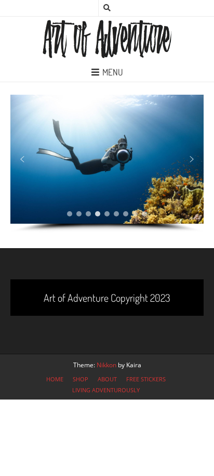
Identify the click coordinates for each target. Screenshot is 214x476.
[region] (107, 164)
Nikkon (106, 365)
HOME (54, 379)
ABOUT (107, 379)
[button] (22, 159)
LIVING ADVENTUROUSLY (106, 390)
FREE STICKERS (146, 379)
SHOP (80, 379)
